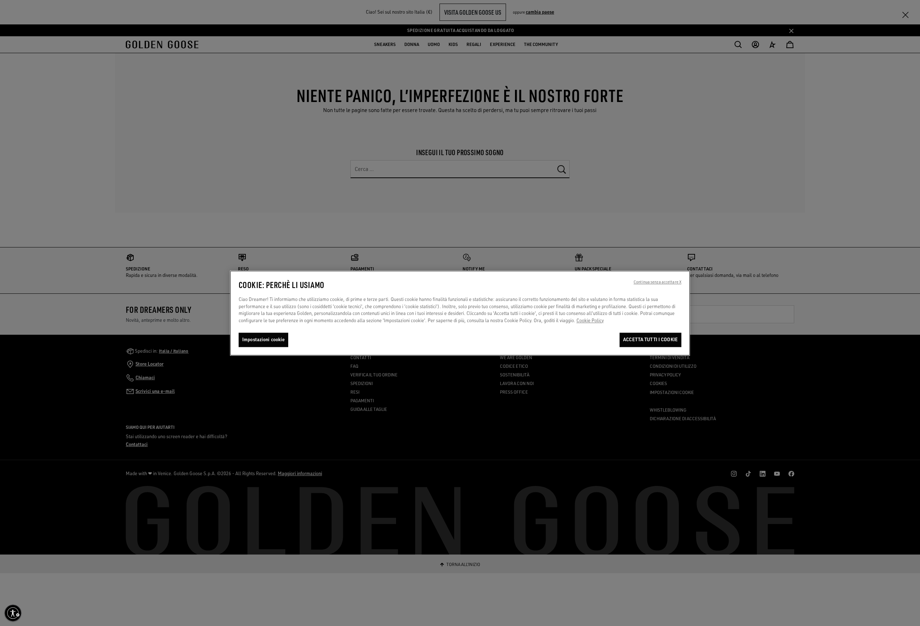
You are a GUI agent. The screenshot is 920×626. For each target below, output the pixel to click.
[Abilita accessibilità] (13, 613)
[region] (460, 313)
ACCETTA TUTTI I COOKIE (650, 339)
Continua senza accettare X (657, 281)
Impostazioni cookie (263, 339)
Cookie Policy (590, 320)
